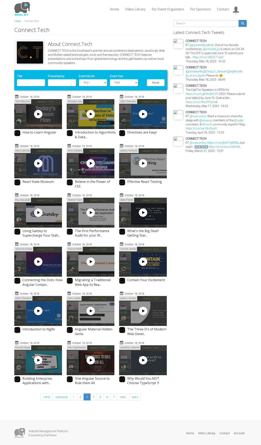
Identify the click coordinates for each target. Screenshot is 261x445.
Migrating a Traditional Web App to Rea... (93, 282)
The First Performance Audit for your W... (92, 233)
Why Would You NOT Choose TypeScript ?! (143, 380)
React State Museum (38, 181)
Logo (19, 433)
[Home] (22, 9)
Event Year (116, 76)
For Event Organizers (168, 9)
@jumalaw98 (194, 71)
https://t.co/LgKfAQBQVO (202, 93)
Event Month (87, 76)
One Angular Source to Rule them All (92, 380)
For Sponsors (200, 9)
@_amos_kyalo (195, 75)
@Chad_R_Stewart (215, 71)
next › (123, 397)
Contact (223, 9)
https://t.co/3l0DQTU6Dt (207, 57)
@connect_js (211, 49)
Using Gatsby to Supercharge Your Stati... (41, 233)
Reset (155, 82)
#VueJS (207, 124)
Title (19, 76)
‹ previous (61, 397)
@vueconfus (198, 116)
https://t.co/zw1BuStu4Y (201, 128)
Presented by (56, 76)
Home (114, 9)
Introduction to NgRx (38, 329)
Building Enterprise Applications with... (37, 380)
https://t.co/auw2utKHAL (225, 146)
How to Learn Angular (39, 132)
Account (239, 433)
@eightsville (234, 71)
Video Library (135, 9)
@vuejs (238, 120)
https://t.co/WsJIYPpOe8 (202, 102)
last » (135, 397)
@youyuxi (205, 120)
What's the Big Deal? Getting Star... (143, 233)
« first (46, 397)
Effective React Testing (144, 181)
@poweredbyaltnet (201, 45)
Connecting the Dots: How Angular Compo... (42, 282)
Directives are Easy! (142, 132)
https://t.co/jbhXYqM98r (223, 142)
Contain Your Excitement (146, 280)
